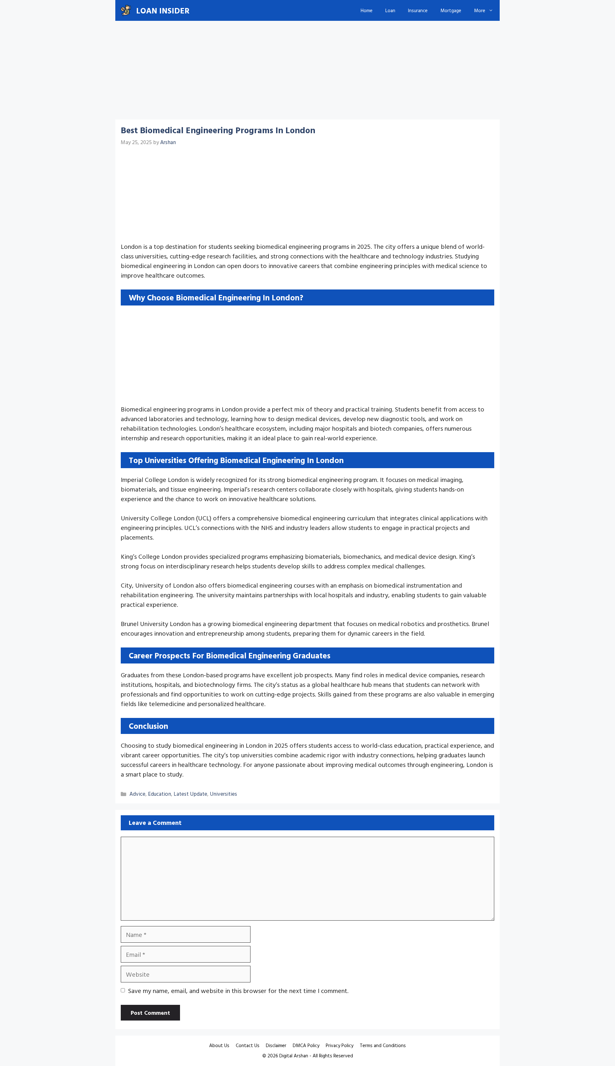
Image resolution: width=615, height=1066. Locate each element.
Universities (223, 794)
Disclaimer (276, 1045)
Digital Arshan (293, 1055)
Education (159, 794)
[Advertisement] (307, 72)
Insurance (418, 10)
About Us (219, 1045)
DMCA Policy (306, 1045)
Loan (390, 10)
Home (367, 10)
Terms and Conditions (383, 1045)
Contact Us (247, 1045)
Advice (137, 794)
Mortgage (450, 10)
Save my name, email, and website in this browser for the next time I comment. (238, 990)
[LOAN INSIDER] (126, 10)
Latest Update (190, 794)
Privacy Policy (339, 1045)
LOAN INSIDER (163, 10)
